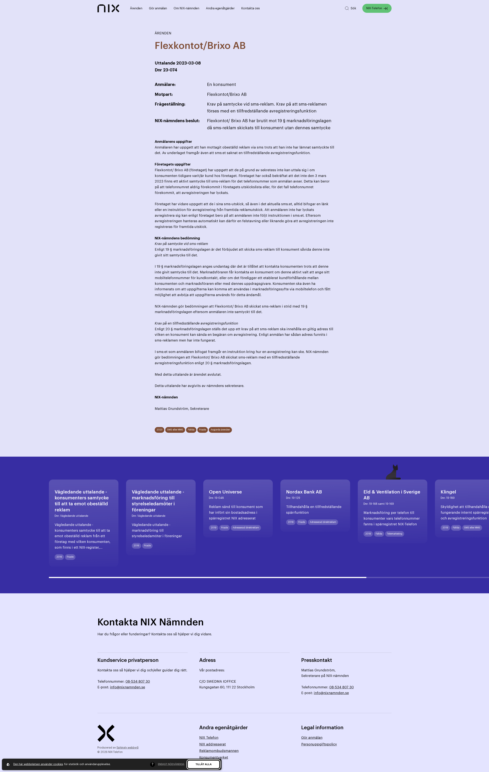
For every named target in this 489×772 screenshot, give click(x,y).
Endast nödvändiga (171, 764)
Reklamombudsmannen (219, 751)
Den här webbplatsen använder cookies (38, 764)
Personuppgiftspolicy (319, 744)
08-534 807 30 (137, 681)
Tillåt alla (203, 764)
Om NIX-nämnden (186, 8)
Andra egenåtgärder (220, 8)
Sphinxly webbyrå (127, 747)
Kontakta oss (250, 8)
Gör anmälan (158, 8)
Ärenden (136, 8)
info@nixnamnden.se (127, 687)
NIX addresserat (212, 744)
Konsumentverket (213, 757)
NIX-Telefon (374, 8)
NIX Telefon (208, 737)
